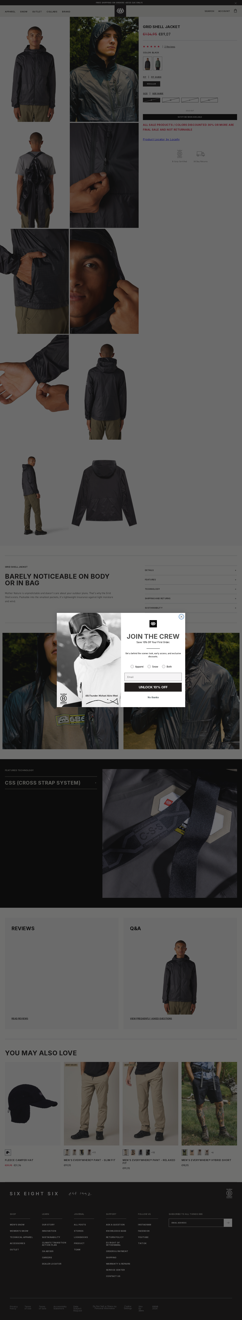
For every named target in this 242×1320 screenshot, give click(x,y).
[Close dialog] (181, 616)
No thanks (153, 697)
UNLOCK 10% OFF (153, 687)
